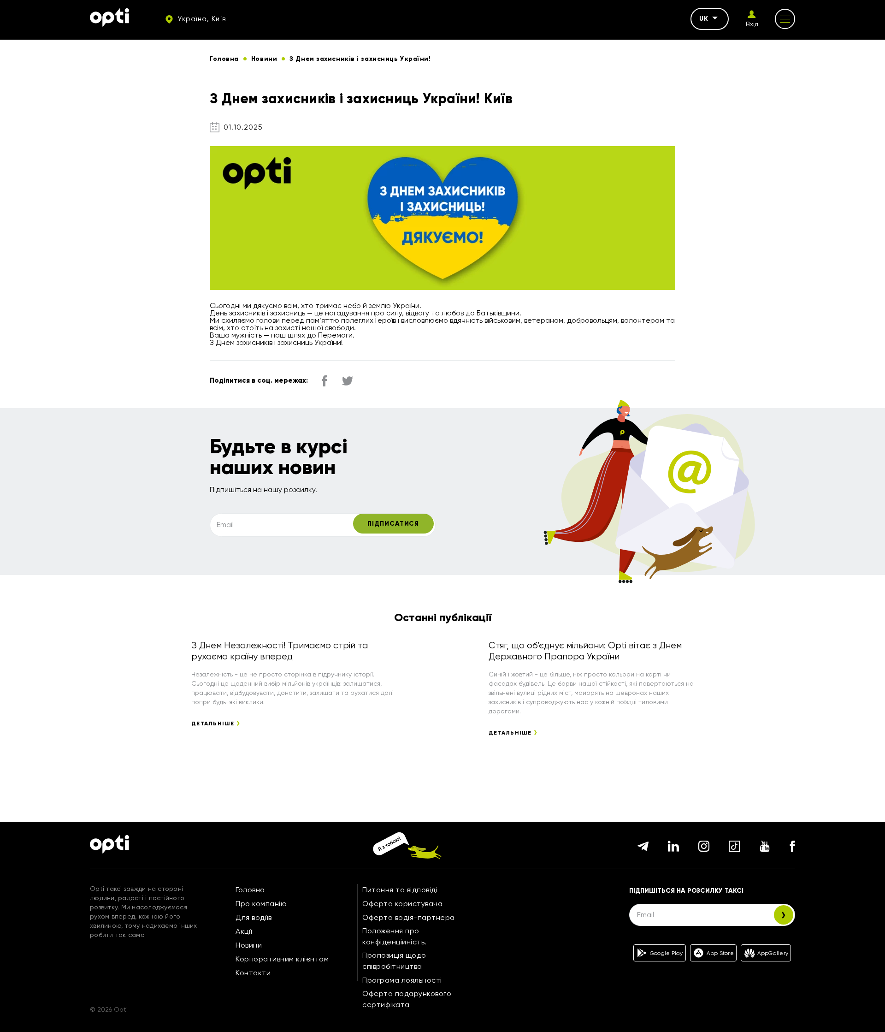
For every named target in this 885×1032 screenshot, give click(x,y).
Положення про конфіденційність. (394, 936)
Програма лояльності (402, 980)
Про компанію (261, 903)
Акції (244, 931)
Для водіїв (253, 917)
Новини (249, 945)
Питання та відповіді (399, 889)
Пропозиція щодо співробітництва (394, 961)
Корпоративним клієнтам (282, 959)
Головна (250, 889)
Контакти (253, 972)
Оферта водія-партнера (408, 917)
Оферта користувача (402, 903)
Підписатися (393, 524)
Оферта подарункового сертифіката (406, 999)
